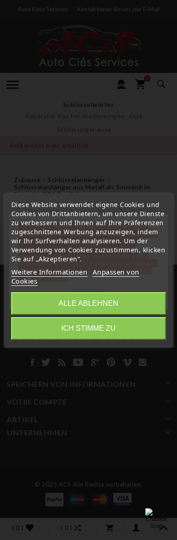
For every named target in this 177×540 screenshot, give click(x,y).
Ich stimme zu (88, 328)
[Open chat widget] (156, 519)
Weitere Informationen (49, 271)
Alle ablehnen (88, 303)
